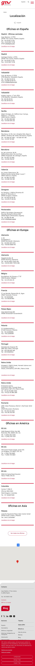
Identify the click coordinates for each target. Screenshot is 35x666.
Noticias (20, 635)
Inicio (4, 12)
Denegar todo (17, 660)
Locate (18, 545)
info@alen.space (10, 219)
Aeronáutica (4, 628)
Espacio (3, 625)
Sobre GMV (21, 625)
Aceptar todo (17, 663)
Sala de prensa (22, 632)
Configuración (17, 656)
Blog (5, 608)
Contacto (3, 600)
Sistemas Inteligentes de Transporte (8, 634)
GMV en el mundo (6, 602)
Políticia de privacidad (6, 650)
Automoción (4, 637)
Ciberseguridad (5, 639)
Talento (20, 620)
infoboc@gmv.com (11, 82)
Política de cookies (5, 652)
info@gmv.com (10, 44)
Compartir (19, 22)
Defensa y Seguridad (6, 630)
